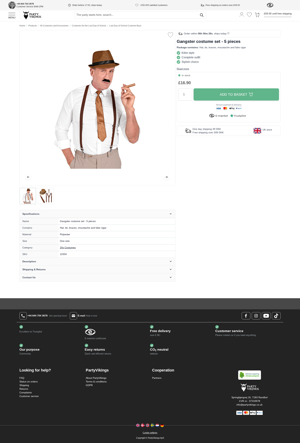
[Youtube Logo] (266, 315)
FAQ (21, 378)
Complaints (25, 392)
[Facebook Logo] (246, 315)
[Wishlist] (249, 14)
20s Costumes (68, 247)
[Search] (202, 15)
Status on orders (28, 381)
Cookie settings (150, 433)
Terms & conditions (96, 381)
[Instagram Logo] (256, 315)
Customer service (29, 396)
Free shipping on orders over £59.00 (223, 5)
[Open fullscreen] (97, 108)
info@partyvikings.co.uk (249, 404)
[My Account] (242, 14)
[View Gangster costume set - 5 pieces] (27, 196)
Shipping (24, 385)
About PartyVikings (96, 378)
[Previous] (28, 177)
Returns (23, 388)
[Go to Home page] (32, 15)
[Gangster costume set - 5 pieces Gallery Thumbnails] (36, 196)
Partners (156, 378)
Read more (183, 68)
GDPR (89, 385)
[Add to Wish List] (170, 34)
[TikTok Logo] (276, 315)
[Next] (166, 177)
